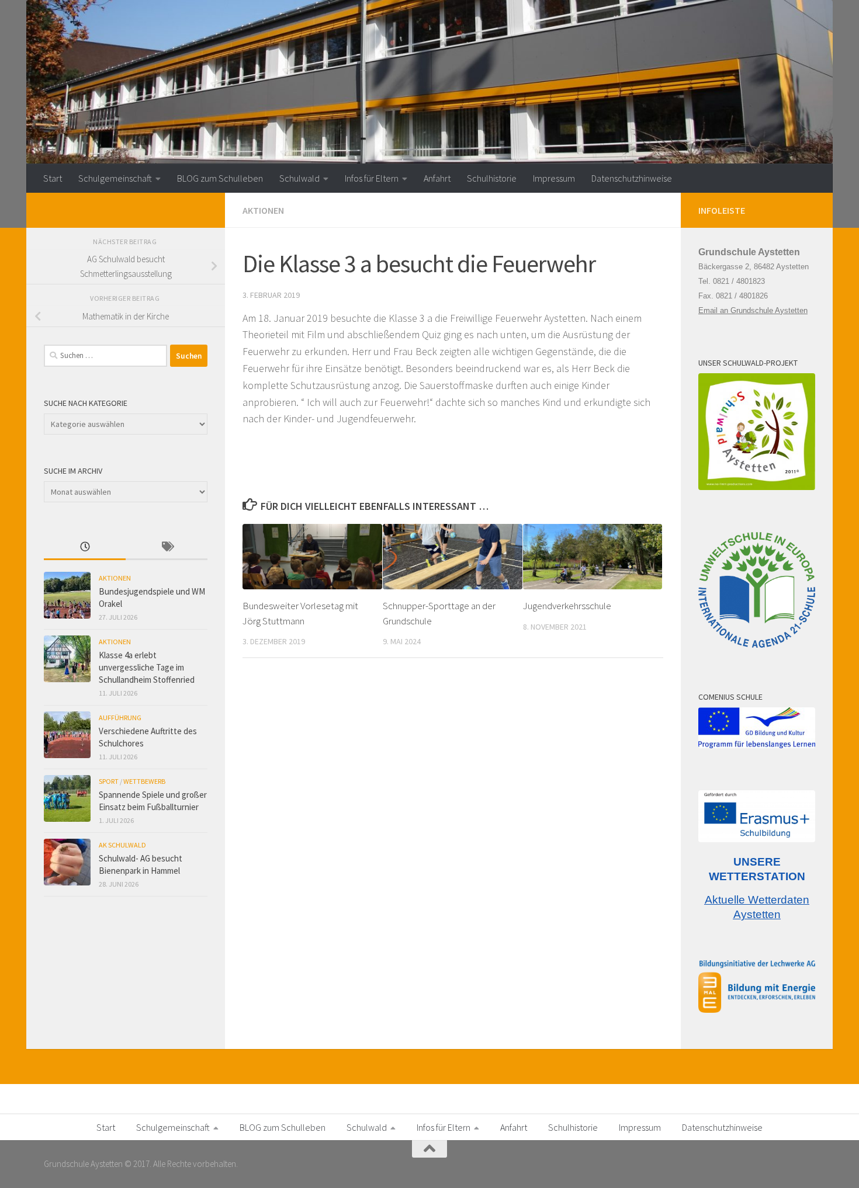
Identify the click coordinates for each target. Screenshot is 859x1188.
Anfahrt (437, 178)
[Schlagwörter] (166, 547)
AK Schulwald (122, 844)
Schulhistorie (492, 178)
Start (52, 178)
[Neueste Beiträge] (85, 547)
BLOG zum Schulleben (220, 178)
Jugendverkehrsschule (567, 605)
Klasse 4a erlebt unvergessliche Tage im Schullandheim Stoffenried (147, 667)
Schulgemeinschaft (115, 178)
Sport (109, 781)
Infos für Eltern (372, 178)
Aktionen (263, 210)
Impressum (554, 178)
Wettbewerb (144, 781)
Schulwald (299, 178)
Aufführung (120, 717)
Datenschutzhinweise (631, 178)
